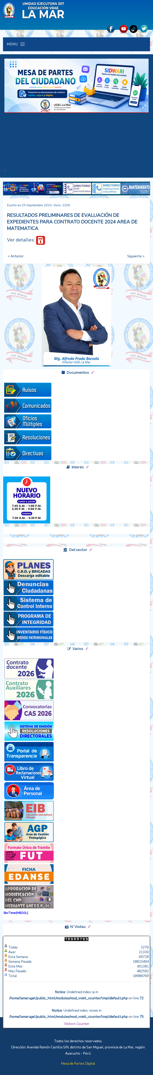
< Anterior (16, 256)
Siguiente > (135, 256)
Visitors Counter (76, 1024)
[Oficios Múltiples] (27, 421)
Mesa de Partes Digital (78, 1063)
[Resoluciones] (27, 437)
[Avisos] (27, 389)
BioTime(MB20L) (16, 913)
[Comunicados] (27, 405)
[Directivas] (27, 453)
